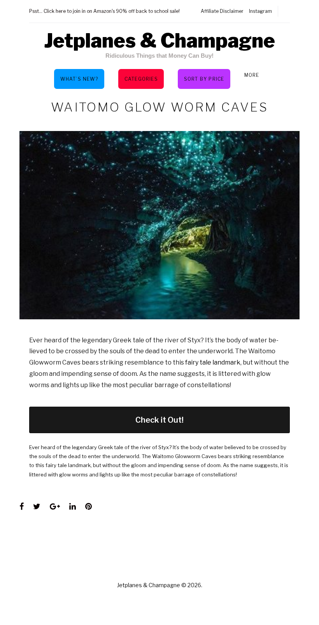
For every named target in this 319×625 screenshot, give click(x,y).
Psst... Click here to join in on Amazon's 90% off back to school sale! (104, 11)
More (251, 75)
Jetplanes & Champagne (159, 40)
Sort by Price (204, 79)
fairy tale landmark (212, 362)
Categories (141, 79)
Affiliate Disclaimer (222, 11)
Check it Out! (159, 420)
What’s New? (79, 79)
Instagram (260, 11)
